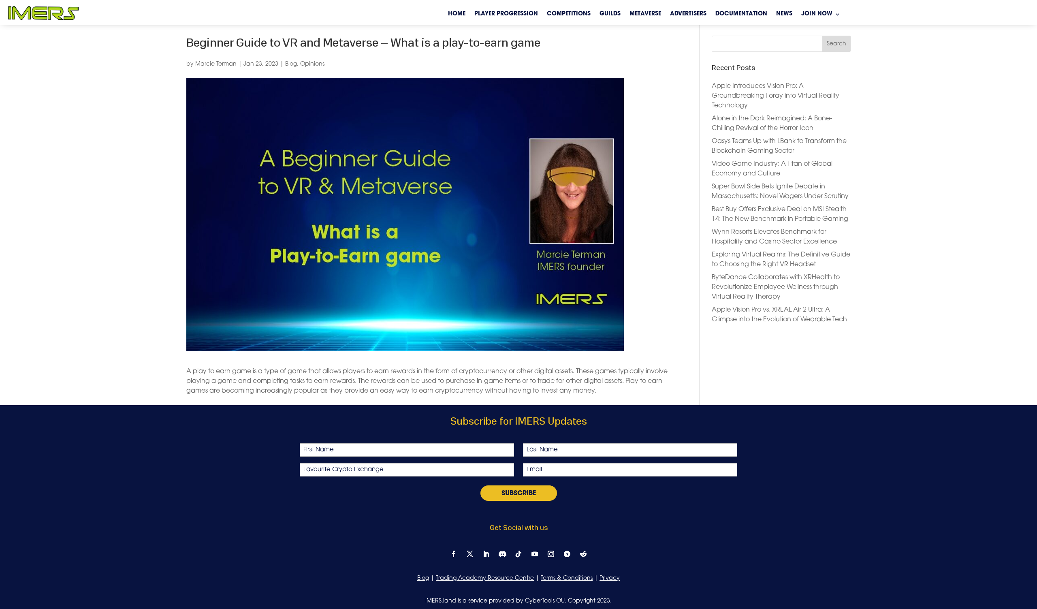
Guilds (610, 14)
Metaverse (645, 14)
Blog (291, 64)
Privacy (610, 578)
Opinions (312, 64)
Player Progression (506, 14)
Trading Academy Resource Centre (485, 578)
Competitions (569, 14)
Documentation (741, 14)
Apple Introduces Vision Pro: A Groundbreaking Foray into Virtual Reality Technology (775, 96)
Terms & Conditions (567, 578)
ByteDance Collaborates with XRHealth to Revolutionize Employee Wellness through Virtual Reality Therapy (776, 287)
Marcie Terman (216, 64)
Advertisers (688, 14)
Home (456, 14)
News (784, 14)
